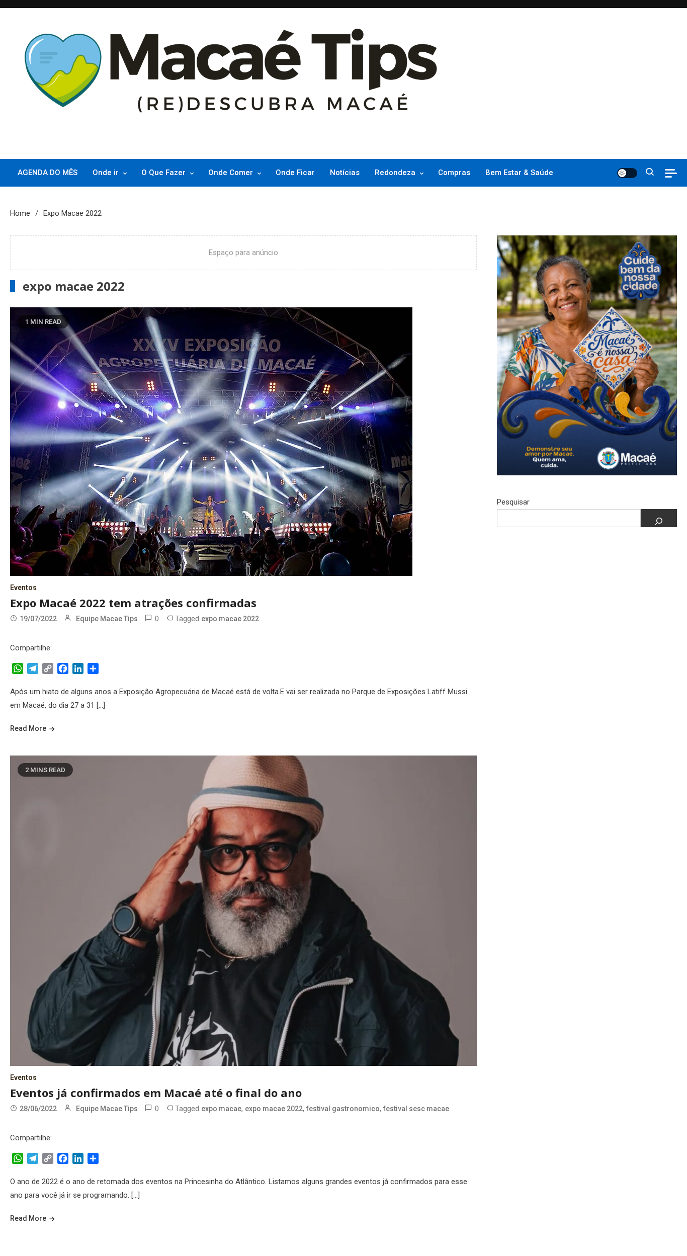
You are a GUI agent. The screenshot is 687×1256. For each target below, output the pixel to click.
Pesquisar (513, 502)
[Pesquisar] (659, 518)
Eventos (23, 587)
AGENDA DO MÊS (47, 172)
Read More (28, 728)
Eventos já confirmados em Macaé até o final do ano (156, 1092)
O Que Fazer (163, 172)
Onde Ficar (295, 172)
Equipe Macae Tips (107, 619)
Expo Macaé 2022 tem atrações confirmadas (133, 602)
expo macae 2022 (230, 619)
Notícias (345, 172)
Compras (454, 172)
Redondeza (395, 172)
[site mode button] (627, 173)
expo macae (221, 1109)
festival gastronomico (343, 1109)
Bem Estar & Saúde (519, 172)
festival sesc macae (416, 1109)
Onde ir (106, 172)
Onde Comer (230, 172)
